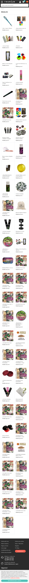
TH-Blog (17, 548)
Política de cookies (19, 541)
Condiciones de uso (5, 550)
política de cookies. (15, 577)
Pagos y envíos (4, 545)
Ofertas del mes (5, 541)
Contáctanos (20, 551)
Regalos (17, 545)
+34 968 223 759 (9, 559)
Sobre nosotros (4, 543)
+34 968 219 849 (9, 558)
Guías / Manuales (19, 543)
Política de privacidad (6, 552)
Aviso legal (3, 548)
